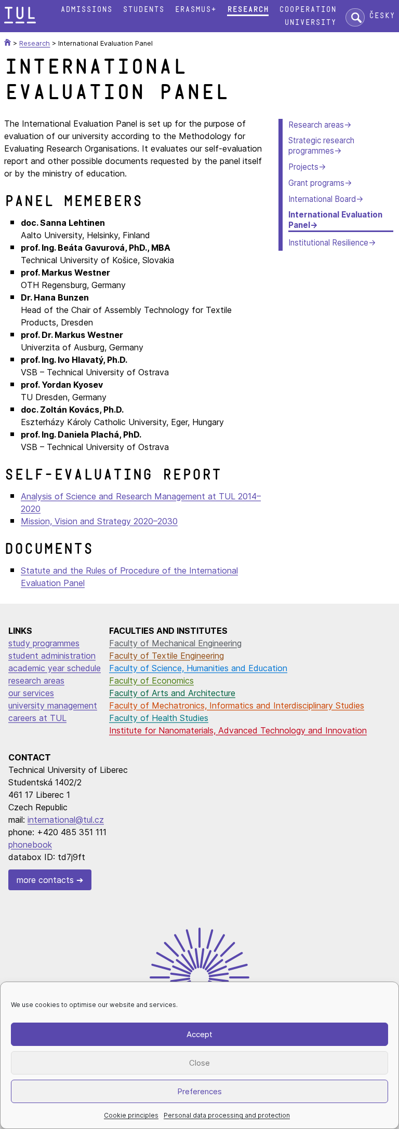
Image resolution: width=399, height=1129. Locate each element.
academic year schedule (54, 668)
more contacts (45, 880)
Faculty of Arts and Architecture (172, 693)
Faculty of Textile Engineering (166, 655)
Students (143, 10)
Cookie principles (131, 1115)
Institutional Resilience (328, 243)
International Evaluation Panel (335, 220)
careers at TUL (37, 718)
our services (31, 693)
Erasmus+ (195, 10)
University (310, 23)
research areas (36, 680)
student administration (52, 655)
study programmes (43, 643)
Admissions (86, 10)
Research (248, 10)
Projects (303, 167)
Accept (199, 1034)
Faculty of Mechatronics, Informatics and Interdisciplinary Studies (236, 705)
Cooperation (307, 10)
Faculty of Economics (151, 680)
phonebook (30, 844)
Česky (382, 16)
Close (199, 1063)
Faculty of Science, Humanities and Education (198, 668)
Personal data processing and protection (227, 1115)
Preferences (199, 1091)
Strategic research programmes (321, 145)
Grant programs (316, 183)
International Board (322, 199)
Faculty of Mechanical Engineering (175, 643)
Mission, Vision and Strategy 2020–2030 (99, 521)
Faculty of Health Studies (158, 718)
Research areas (316, 125)
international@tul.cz (66, 819)
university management (52, 705)
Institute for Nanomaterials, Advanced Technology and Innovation (238, 730)
